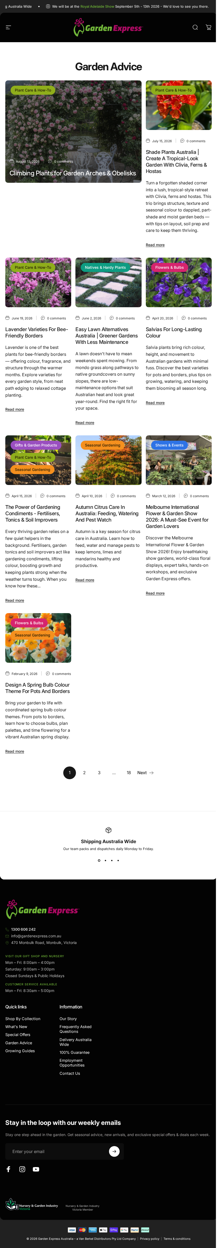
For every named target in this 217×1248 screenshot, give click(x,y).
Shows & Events (169, 445)
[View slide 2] (105, 860)
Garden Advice (18, 1043)
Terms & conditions (177, 1239)
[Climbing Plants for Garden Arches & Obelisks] (73, 131)
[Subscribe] (114, 1151)
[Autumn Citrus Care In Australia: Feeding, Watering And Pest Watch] (108, 460)
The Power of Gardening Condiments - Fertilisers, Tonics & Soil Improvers (32, 513)
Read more (19, 234)
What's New (16, 1026)
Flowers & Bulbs (169, 267)
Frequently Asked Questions (76, 1029)
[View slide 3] (111, 860)
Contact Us (70, 1073)
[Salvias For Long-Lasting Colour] (179, 282)
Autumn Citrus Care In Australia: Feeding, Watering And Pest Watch (107, 513)
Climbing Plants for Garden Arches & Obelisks (73, 173)
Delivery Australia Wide (76, 1042)
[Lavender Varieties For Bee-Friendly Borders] (38, 282)
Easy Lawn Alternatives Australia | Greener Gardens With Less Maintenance (106, 335)
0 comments (63, 161)
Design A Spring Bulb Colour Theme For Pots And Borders (37, 688)
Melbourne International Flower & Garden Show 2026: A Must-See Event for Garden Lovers (177, 516)
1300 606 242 (23, 929)
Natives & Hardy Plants (105, 267)
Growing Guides (20, 1050)
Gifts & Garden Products (36, 445)
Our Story (68, 1018)
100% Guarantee (74, 1052)
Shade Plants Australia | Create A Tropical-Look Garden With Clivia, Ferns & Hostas (176, 161)
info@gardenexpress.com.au (36, 936)
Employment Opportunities (72, 1063)
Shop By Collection (22, 1018)
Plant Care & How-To (33, 90)
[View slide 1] (99, 860)
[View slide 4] (118, 860)
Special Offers (17, 1034)
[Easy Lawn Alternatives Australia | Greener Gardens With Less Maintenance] (108, 282)
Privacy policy (149, 1239)
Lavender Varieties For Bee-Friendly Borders (36, 332)
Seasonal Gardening (32, 469)
